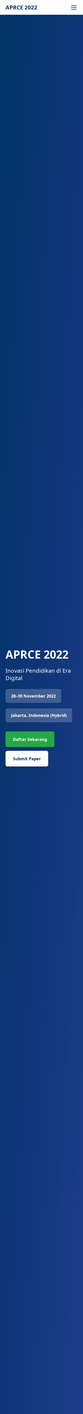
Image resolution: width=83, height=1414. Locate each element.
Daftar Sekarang (30, 739)
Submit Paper (27, 758)
